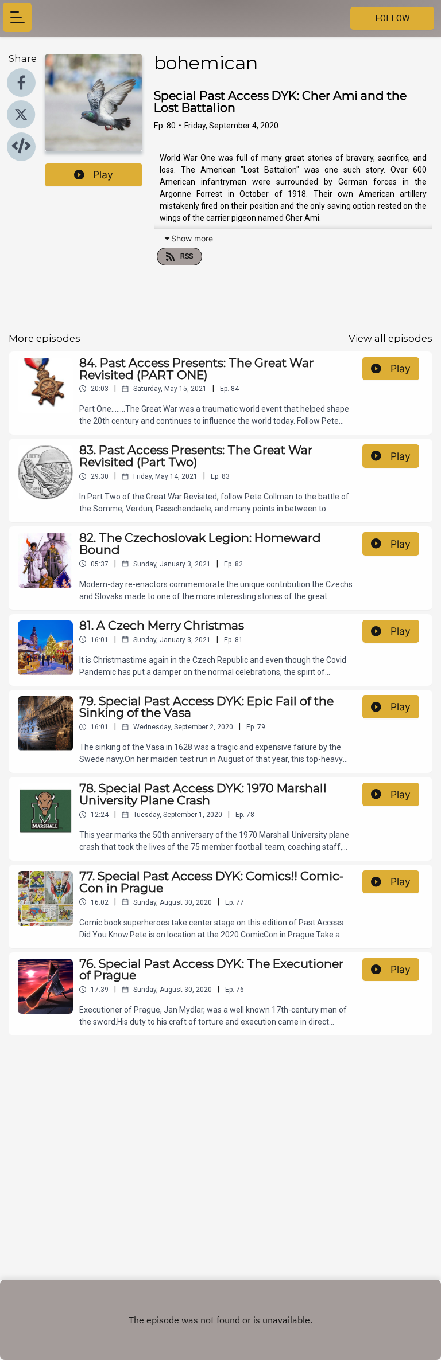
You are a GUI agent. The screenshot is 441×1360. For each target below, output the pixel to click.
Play (103, 175)
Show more (192, 238)
